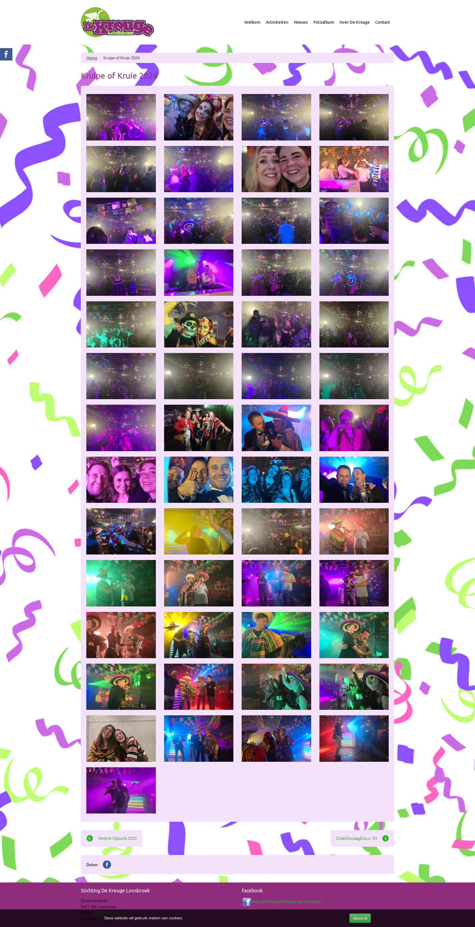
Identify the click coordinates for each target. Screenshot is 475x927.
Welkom (252, 22)
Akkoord (360, 918)
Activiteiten (277, 22)
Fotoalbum (323, 22)
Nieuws (301, 22)
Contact (382, 22)
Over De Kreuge (354, 22)
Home (91, 58)
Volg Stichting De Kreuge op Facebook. (287, 901)
